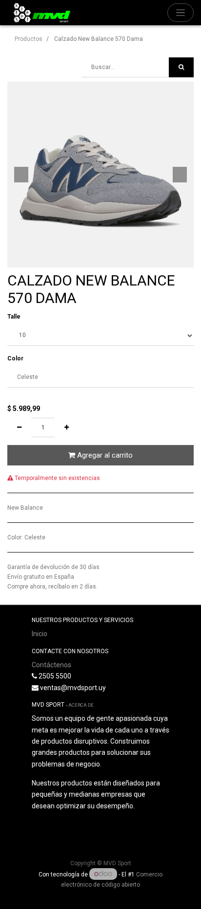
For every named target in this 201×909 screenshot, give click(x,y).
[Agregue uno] (67, 427)
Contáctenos (51, 665)
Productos (28, 39)
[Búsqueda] (181, 67)
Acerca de (81, 705)
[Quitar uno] (19, 427)
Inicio (39, 634)
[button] (21, 175)
